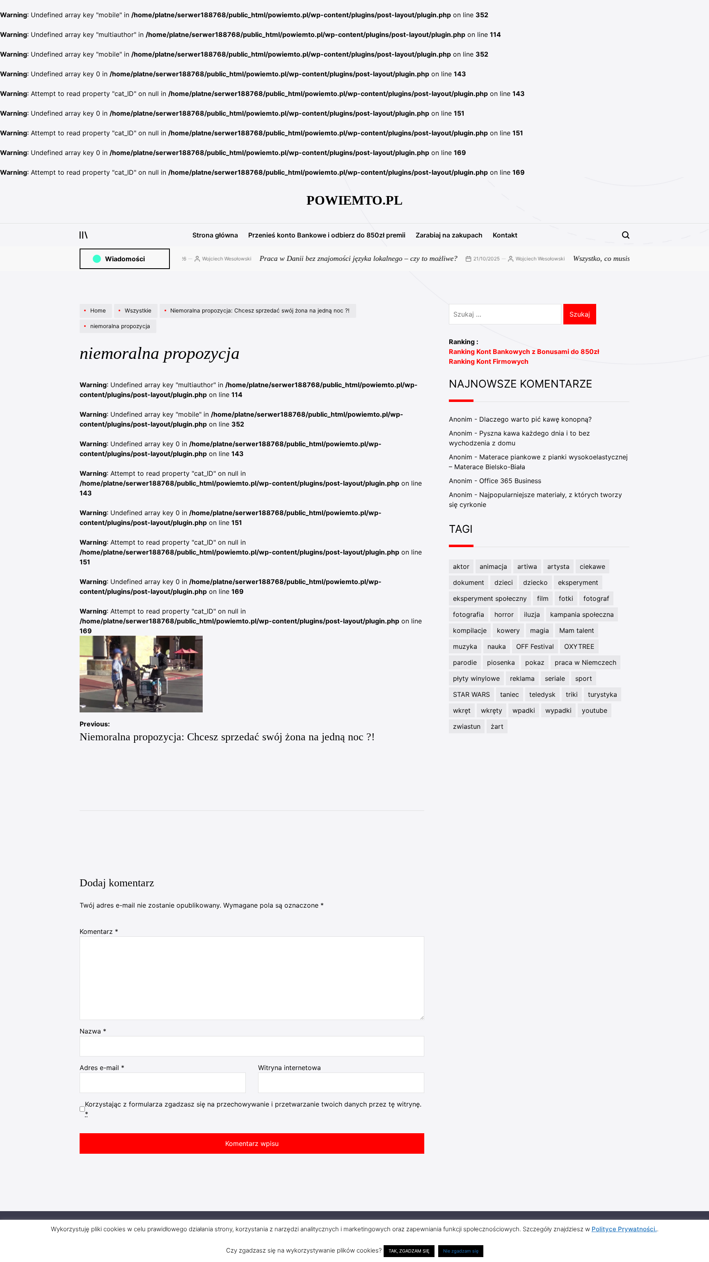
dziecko (535, 582)
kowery (508, 630)
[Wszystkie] (137, 317)
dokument (468, 582)
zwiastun (466, 726)
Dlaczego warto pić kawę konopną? (535, 419)
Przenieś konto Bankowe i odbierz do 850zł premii (326, 235)
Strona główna (215, 235)
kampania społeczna (582, 614)
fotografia (468, 614)
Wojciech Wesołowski (204, 259)
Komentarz (99, 931)
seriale (555, 678)
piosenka (501, 662)
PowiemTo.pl (354, 200)
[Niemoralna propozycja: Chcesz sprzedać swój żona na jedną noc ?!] (259, 317)
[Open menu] (84, 235)
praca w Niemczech (585, 662)
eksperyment (578, 582)
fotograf (596, 598)
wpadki (523, 710)
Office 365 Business (510, 481)
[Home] (97, 317)
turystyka (602, 694)
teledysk (542, 694)
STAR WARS (471, 694)
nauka (496, 646)
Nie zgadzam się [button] (460, 1251)
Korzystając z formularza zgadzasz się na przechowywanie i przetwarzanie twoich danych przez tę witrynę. (253, 1109)
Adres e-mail (102, 1067)
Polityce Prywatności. (624, 1229)
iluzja (532, 614)
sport (583, 678)
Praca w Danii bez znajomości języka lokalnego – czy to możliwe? (336, 258)
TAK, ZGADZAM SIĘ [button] (409, 1251)
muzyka (465, 646)
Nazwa (93, 1031)
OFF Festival (535, 646)
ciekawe (592, 566)
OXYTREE (579, 646)
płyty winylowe (476, 678)
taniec (509, 694)
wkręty (491, 710)
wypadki (558, 710)
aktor (461, 566)
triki (572, 694)
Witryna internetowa (289, 1067)
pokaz (534, 662)
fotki (566, 598)
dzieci (503, 582)
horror (504, 614)
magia (539, 630)
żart (497, 726)
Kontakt (505, 235)
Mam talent (576, 630)
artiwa (527, 566)
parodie (465, 662)
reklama (522, 678)
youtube (594, 710)
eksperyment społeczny (490, 598)
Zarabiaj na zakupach (449, 235)
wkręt (462, 710)
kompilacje (470, 630)
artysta (558, 566)
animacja (493, 566)
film (543, 598)
